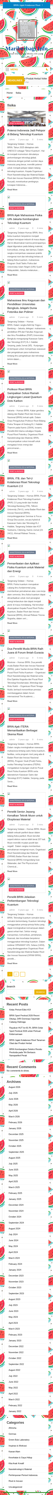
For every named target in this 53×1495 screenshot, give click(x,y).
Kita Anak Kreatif (16, 1463)
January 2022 (15, 1411)
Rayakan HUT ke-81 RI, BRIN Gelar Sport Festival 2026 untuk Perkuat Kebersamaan (26, 1031)
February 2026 (15, 1122)
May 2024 (13, 1246)
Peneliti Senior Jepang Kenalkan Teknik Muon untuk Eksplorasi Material (25, 815)
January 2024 (15, 1270)
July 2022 (13, 1376)
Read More (12, 189)
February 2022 (15, 1405)
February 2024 (15, 1264)
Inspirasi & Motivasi (18, 1445)
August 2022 (14, 1370)
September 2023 (16, 1293)
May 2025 (13, 1175)
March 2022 (14, 1399)
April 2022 (13, 1393)
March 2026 (14, 1116)
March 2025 (14, 1187)
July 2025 (13, 1163)
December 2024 (16, 1205)
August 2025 (14, 1158)
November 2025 (16, 1140)
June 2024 (13, 1240)
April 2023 (13, 1323)
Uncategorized (15, 1487)
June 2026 (13, 1099)
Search (11, 986)
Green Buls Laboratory (19, 1440)
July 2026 (13, 1093)
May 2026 (13, 1104)
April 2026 (13, 1110)
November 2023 (16, 1281)
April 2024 (13, 1252)
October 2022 (15, 1358)
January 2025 (15, 1199)
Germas (12, 1434)
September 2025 (16, 1152)
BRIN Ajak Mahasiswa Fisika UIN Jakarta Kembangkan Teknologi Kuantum (24, 219)
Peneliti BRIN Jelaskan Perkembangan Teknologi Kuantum (23, 900)
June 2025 (13, 1169)
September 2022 (16, 1364)
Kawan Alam (14, 1451)
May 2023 (13, 1317)
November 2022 (16, 1352)
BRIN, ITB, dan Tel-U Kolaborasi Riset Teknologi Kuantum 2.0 (23, 482)
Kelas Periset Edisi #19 (20, 1009)
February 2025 (15, 1193)
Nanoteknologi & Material (22, 119)
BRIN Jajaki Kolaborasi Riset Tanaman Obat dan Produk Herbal (24, 5)
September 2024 (16, 1222)
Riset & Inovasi (16, 123)
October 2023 (15, 1287)
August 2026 (14, 1087)
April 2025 (13, 1181)
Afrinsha (12, 1428)
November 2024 (16, 1211)
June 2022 (13, 1382)
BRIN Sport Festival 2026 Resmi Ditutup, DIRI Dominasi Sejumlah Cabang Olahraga (24, 1018)
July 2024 (13, 1234)
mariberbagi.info (26, 48)
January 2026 (15, 1128)
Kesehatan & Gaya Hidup (20, 1457)
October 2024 (15, 1216)
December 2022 (16, 1346)
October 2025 (15, 1146)
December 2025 (16, 1134)
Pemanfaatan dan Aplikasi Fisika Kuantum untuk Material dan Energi (25, 567)
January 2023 (15, 1340)
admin (12, 139)
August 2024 (14, 1228)
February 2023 (15, 1334)
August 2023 (14, 1299)
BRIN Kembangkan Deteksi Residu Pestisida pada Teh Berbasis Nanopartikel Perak (25, 1052)
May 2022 (13, 1387)
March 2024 (14, 1258)
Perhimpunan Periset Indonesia (23, 1475)
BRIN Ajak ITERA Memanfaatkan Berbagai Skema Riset (22, 730)
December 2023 (16, 1275)
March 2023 (14, 1328)
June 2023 (13, 1311)
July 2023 (13, 1305)
